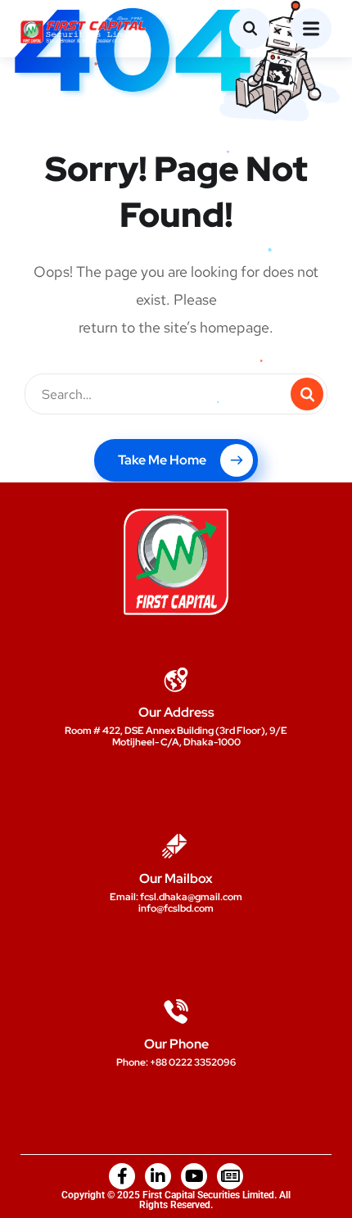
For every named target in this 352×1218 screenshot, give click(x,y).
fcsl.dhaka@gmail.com (191, 896)
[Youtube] (194, 1176)
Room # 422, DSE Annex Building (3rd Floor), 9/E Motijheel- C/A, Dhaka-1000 (176, 736)
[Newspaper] (230, 1176)
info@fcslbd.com (176, 908)
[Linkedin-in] (158, 1176)
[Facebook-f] (122, 1176)
